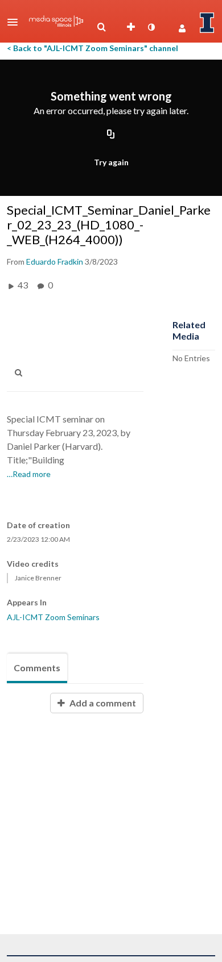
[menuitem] (101, 27)
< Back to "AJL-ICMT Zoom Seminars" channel (92, 48)
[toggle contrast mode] (151, 27)
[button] (16, 22)
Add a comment (102, 702)
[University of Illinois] (207, 22)
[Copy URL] (111, 135)
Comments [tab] (37, 667)
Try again (111, 162)
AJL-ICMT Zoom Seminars (53, 617)
